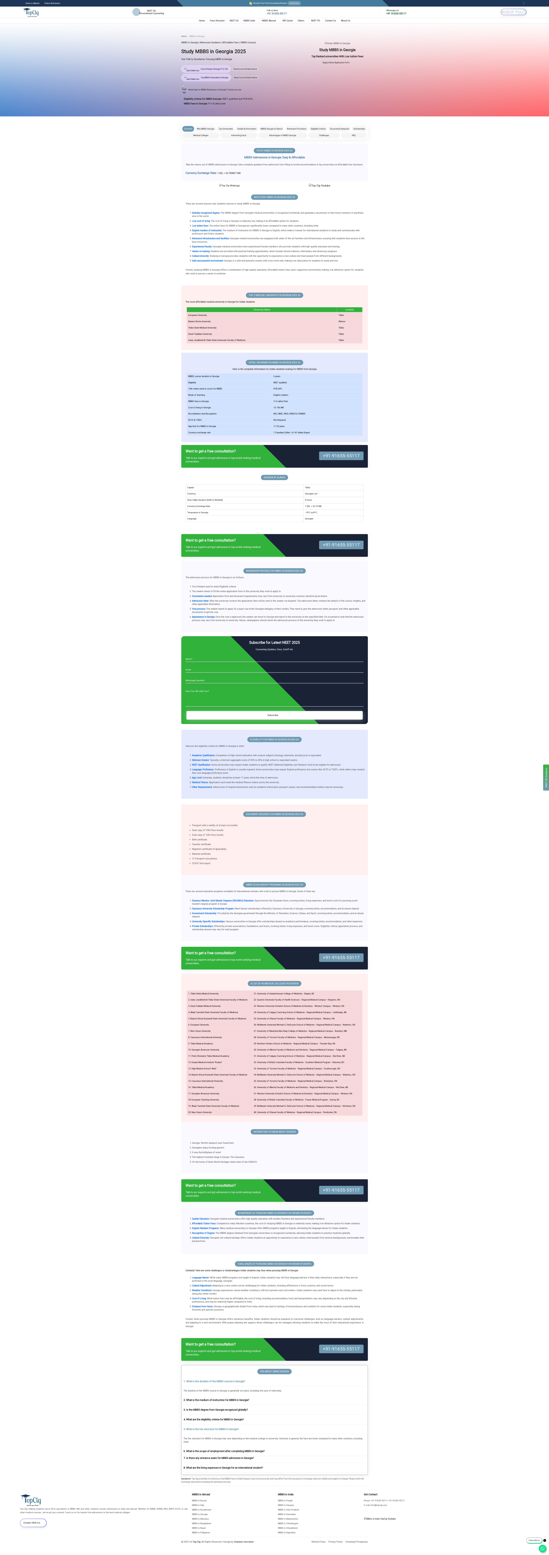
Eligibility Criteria (318, 129)
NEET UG (234, 20)
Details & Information (246, 129)
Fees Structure (217, 20)
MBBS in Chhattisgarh (288, 1523)
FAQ (354, 135)
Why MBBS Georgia (205, 129)
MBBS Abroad (269, 20)
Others (301, 20)
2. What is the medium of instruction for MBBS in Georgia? (216, 1399)
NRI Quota (288, 20)
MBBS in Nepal (199, 1528)
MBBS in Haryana (286, 1505)
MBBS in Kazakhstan (201, 1509)
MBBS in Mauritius (200, 1519)
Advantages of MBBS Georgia (282, 135)
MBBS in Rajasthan (287, 1532)
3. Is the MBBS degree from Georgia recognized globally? (216, 1409)
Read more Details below (245, 69)
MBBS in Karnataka (287, 1514)
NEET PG (315, 20)
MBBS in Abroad (201, 1494)
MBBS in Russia (199, 1500)
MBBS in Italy (198, 1505)
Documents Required (339, 129)
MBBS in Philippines (201, 1532)
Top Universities (226, 129)
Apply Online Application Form (336, 62)
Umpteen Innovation (244, 1541)
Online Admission (52, 3)
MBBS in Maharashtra (288, 1519)
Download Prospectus (357, 1541)
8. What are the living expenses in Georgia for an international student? (223, 1467)
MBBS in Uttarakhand (288, 1528)
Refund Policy (319, 1541)
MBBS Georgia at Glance (272, 129)
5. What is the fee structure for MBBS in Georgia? (211, 1429)
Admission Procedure (296, 129)
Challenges (324, 135)
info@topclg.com (379, 1505)
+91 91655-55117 (379, 1500)
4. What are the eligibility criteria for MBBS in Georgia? (214, 1419)
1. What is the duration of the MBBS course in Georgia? (214, 1381)
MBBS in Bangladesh (201, 1523)
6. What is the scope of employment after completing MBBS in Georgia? (224, 1451)
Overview (188, 129)
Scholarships (359, 129)
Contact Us (330, 20)
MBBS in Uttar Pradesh (288, 1509)
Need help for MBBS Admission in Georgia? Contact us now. (215, 90)
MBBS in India (285, 1494)
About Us (345, 20)
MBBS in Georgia (200, 1514)
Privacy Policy (335, 1541)
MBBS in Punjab (285, 1500)
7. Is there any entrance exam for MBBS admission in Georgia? (219, 1457)
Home (202, 20)
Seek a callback (32, 3)
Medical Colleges (200, 135)
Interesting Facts (238, 135)
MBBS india (249, 20)
